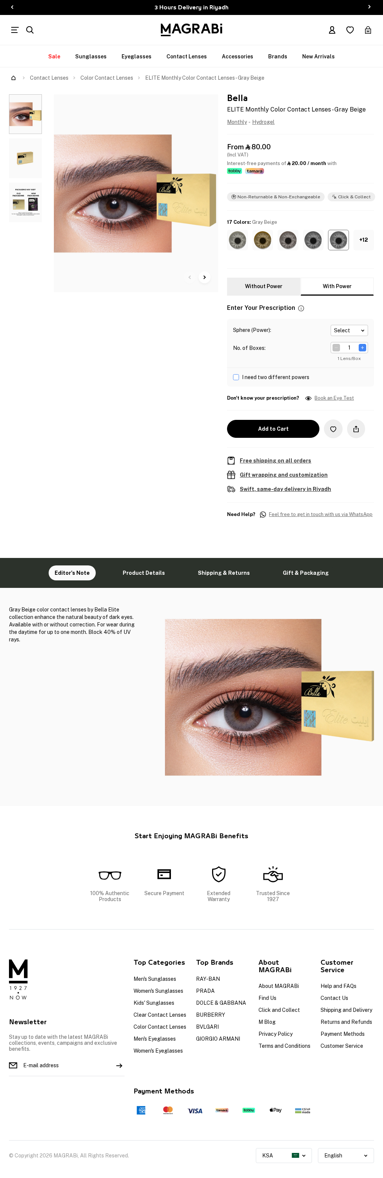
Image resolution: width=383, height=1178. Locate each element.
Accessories (237, 56)
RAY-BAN (208, 979)
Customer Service (342, 1046)
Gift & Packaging (306, 573)
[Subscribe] (119, 1065)
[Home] (13, 77)
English (333, 1156)
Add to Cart (273, 429)
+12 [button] (363, 240)
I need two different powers (275, 377)
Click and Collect (279, 1010)
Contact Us (334, 998)
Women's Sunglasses (158, 991)
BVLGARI (207, 1027)
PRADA (205, 991)
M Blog (267, 1022)
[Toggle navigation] (15, 29)
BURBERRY (210, 1015)
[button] (237, 240)
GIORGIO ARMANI (218, 1039)
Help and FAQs (338, 986)
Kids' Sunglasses (154, 1003)
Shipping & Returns (224, 573)
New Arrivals (318, 56)
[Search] (30, 30)
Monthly (237, 122)
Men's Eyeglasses (155, 1039)
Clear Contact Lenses (160, 1015)
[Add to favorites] (333, 428)
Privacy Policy (275, 1034)
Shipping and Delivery (346, 1010)
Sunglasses (91, 56)
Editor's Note (72, 573)
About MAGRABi (278, 986)
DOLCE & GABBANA (221, 1003)
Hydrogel (263, 122)
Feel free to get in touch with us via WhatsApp (321, 514)
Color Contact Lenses (106, 78)
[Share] (356, 428)
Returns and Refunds (346, 1022)
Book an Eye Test (334, 398)
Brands (277, 56)
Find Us (267, 998)
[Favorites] (350, 30)
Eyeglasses (136, 56)
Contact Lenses (186, 56)
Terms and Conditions (284, 1046)
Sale (54, 56)
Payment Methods (343, 1034)
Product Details (144, 573)
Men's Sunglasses (155, 979)
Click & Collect (354, 196)
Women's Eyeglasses (158, 1051)
